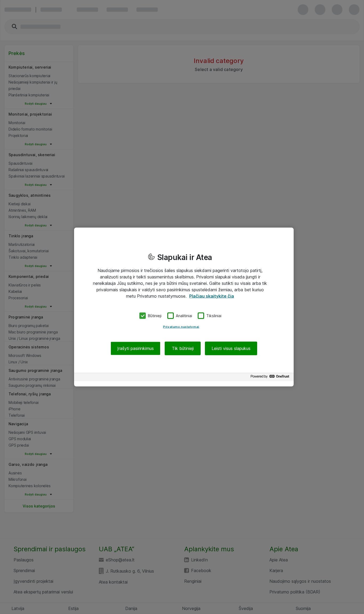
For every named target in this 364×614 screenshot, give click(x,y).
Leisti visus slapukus (231, 348)
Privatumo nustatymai (181, 326)
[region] (184, 307)
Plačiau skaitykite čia (211, 296)
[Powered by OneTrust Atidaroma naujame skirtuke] (270, 377)
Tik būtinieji (183, 348)
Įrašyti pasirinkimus (135, 348)
